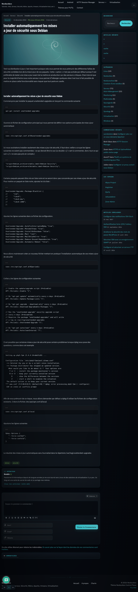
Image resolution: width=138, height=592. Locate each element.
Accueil (61, 2)
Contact (80, 8)
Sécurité (20, 16)
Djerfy (107, 192)
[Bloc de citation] (24, 518)
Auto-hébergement (111, 91)
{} (33, 517)
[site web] (25, 484)
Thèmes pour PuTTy (65, 8)
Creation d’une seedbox (113, 84)
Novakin (7, 474)
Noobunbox (7, 4)
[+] (36, 517)
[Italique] (9, 518)
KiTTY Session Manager (86, 2)
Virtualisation (115, 2)
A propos (85, 583)
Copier (93, 107)
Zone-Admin (110, 201)
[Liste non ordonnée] (21, 518)
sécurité (15, 463)
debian (7, 463)
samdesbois (108, 134)
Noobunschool (109, 81)
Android (70, 2)
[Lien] (30, 518)
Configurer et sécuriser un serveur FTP (119, 247)
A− (4, 587)
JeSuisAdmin (110, 197)
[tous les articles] (12, 484)
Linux (106, 71)
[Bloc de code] (27, 518)
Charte (93, 583)
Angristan (109, 187)
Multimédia (108, 99)
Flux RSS (133, 588)
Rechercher (126, 23)
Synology (107, 111)
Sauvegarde (108, 103)
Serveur (102, 2)
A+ (13, 587)
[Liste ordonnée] (18, 518)
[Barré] (15, 518)
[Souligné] (12, 518)
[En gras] (6, 518)
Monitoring (108, 95)
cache (106, 48)
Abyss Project (110, 182)
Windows (107, 121)
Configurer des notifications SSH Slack (118, 216)
